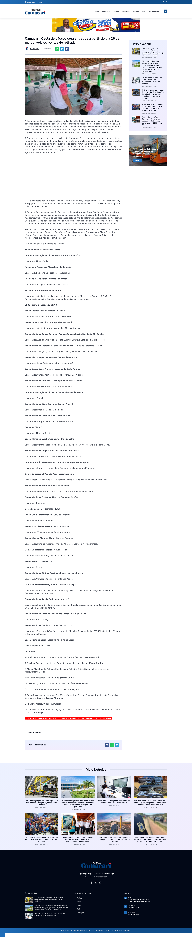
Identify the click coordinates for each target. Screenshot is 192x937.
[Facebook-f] (161, 2)
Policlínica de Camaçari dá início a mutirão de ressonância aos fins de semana (152, 81)
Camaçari (106, 11)
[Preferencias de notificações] (2, 935)
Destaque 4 (39, 732)
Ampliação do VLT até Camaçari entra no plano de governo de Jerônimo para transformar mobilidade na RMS (152, 121)
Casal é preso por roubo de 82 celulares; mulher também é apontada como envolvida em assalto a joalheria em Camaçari (150, 839)
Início (97, 11)
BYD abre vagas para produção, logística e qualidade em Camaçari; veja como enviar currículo (153, 52)
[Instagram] (163, 2)
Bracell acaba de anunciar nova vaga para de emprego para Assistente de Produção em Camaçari (114, 839)
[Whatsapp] (166, 2)
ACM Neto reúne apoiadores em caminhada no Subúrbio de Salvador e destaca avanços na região (152, 108)
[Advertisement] (73, 177)
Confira (137, 161)
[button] (165, 11)
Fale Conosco (153, 11)
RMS (143, 11)
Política (116, 11)
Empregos (126, 11)
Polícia (136, 11)
